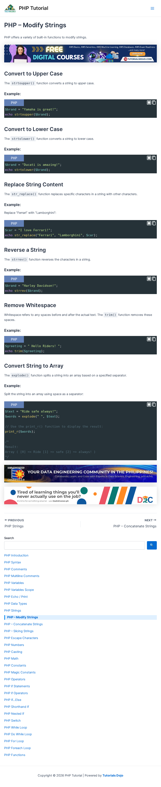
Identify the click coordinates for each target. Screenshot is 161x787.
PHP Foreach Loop (17, 748)
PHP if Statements (17, 686)
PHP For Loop (14, 741)
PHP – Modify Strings (22, 617)
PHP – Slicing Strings (19, 631)
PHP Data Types (15, 603)
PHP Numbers (14, 645)
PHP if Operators (16, 693)
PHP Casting (13, 652)
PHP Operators (14, 679)
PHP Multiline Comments (21, 576)
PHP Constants (15, 665)
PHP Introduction (16, 555)
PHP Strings (12, 610)
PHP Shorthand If (16, 707)
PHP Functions (14, 755)
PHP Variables (14, 583)
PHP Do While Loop (18, 734)
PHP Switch (12, 720)
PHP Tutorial (33, 8)
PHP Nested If (14, 714)
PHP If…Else (12, 700)
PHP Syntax (12, 562)
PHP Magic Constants (20, 672)
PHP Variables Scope (19, 590)
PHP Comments (15, 569)
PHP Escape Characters (21, 638)
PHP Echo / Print (16, 597)
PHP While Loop (15, 727)
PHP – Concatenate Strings (23, 624)
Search (9, 538)
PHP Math (11, 658)
